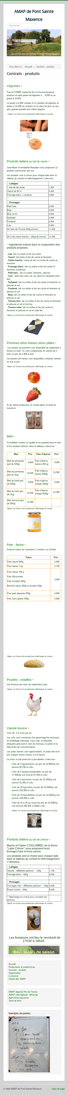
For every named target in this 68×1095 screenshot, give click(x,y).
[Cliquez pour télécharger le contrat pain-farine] (34, 663)
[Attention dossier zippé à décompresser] (34, 326)
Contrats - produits (17, 969)
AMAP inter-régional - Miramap (23, 994)
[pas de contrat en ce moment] (34, 420)
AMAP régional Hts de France (23, 991)
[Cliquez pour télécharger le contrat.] (34, 703)
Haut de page (58, 1088)
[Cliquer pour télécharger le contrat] (34, 125)
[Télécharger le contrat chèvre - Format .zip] (34, 917)
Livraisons (13, 975)
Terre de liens (15, 1000)
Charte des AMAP (17, 978)
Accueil (12, 964)
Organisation (15, 972)
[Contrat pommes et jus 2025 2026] (34, 377)
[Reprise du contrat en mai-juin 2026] (34, 394)
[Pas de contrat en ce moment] (34, 521)
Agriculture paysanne (19, 997)
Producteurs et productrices (22, 966)
